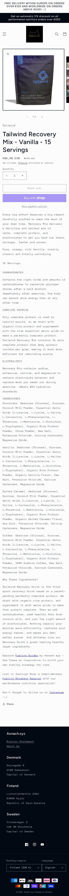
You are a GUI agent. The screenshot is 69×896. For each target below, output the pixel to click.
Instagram (56, 692)
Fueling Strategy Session (22, 678)
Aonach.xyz (29, 892)
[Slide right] (42, 116)
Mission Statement (20, 741)
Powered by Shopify (43, 892)
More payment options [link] (34, 206)
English (50, 867)
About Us (13, 746)
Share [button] (10, 704)
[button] (4, 34)
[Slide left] (27, 116)
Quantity (8, 169)
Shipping (22, 163)
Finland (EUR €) (20, 867)
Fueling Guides (27, 655)
